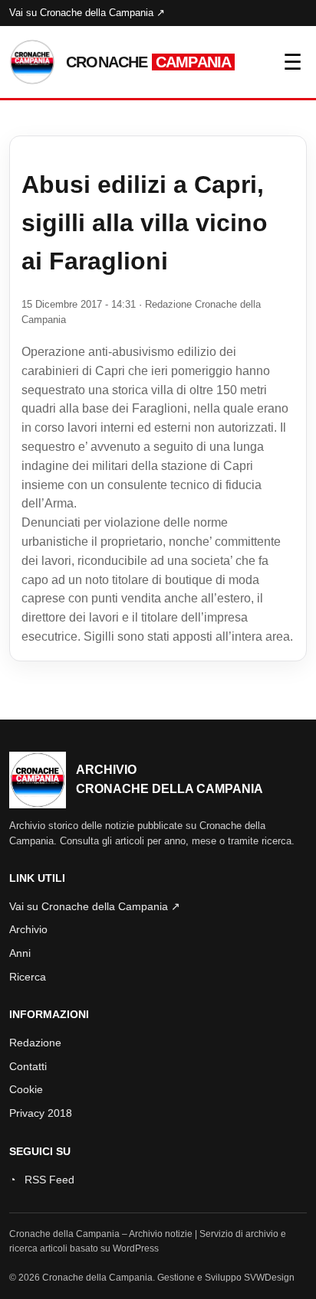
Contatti (28, 1066)
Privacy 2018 (40, 1113)
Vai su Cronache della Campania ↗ (87, 12)
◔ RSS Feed (41, 1179)
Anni (20, 953)
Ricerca (27, 977)
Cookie (26, 1089)
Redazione (35, 1042)
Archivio (28, 929)
